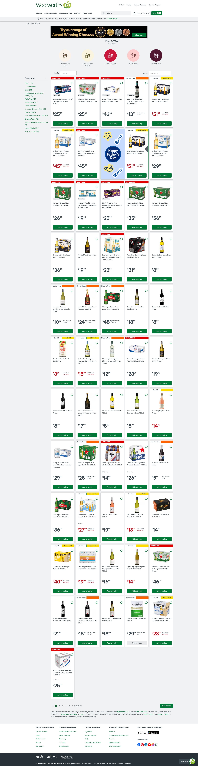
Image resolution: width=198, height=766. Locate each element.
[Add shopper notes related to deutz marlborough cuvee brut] (97, 291)
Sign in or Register (154, 5)
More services (64, 746)
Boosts (38, 742)
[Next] (72, 706)
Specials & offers (41, 732)
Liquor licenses (87, 764)
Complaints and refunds (93, 742)
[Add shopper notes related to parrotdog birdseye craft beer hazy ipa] (97, 551)
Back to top (166, 706)
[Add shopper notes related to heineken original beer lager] (72, 187)
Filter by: (56, 73)
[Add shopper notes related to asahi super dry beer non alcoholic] (121, 447)
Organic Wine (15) (32, 119)
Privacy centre (111, 764)
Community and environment (119, 735)
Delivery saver (40, 739)
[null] (113, 154)
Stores (129, 5)
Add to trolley (63, 123)
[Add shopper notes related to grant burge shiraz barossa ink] (72, 603)
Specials (65, 73)
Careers (111, 739)
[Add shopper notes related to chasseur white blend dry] (146, 603)
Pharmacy (62, 739)
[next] (146, 149)
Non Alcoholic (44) (32, 131)
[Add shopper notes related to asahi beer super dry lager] (146, 239)
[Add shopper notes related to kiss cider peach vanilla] (72, 343)
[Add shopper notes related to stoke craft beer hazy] (171, 499)
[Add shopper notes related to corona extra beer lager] (171, 83)
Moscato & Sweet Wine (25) (35, 109)
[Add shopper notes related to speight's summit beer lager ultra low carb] (72, 135)
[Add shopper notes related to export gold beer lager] (72, 551)
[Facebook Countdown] (138, 745)
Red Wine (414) (30, 99)
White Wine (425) (31, 102)
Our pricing (39, 746)
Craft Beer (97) (30, 86)
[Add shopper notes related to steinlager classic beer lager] (121, 291)
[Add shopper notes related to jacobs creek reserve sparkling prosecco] (97, 395)
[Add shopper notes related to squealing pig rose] (171, 395)
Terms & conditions (124, 764)
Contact (121, 5)
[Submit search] (103, 13)
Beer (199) (29, 83)
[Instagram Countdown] (152, 745)
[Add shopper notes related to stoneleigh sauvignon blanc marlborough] (121, 343)
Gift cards (62, 742)
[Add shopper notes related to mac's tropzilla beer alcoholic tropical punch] (121, 187)
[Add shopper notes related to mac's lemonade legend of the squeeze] (72, 83)
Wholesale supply (115, 746)
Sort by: (145, 73)
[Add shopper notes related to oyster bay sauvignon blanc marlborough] (97, 343)
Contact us (88, 746)
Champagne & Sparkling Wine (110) (34, 94)
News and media (114, 742)
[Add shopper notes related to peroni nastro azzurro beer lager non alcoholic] (72, 655)
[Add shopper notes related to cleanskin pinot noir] (72, 395)
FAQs (86, 739)
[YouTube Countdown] (149, 745)
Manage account (90, 735)
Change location (112, 19)
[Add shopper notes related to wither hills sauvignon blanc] (146, 499)
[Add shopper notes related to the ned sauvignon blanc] (171, 343)
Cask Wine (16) (30, 112)
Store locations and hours (67, 732)
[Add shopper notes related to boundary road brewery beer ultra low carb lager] (97, 187)
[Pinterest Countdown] (142, 745)
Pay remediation (99, 764)
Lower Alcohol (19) (32, 128)
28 (69, 706)
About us (112, 732)
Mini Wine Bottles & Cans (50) (36, 116)
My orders (88, 732)
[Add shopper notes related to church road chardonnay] (121, 603)
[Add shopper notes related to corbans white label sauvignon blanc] (146, 395)
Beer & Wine (35, 23)
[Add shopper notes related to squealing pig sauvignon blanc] (146, 551)
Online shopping (64, 735)
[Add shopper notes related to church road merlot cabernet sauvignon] (97, 603)
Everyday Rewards (140, 5)
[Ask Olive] (192, 762)
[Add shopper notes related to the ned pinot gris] (97, 239)
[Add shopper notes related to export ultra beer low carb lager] (121, 83)
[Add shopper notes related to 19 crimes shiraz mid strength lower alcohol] (146, 83)
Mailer (38, 735)
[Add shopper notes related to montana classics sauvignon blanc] (72, 291)
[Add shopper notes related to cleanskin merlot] (171, 291)
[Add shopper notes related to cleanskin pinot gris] (121, 395)
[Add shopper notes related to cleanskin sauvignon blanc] (171, 239)
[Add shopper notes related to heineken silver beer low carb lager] (97, 83)
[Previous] (53, 706)
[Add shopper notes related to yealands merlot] (171, 447)
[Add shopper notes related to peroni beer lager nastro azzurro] (146, 343)
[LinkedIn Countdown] (145, 745)
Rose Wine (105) (31, 106)
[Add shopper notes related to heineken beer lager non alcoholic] (146, 447)
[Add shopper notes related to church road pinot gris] (146, 291)
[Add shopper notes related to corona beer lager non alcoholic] (97, 499)
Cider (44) (28, 90)
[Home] (27, 23)
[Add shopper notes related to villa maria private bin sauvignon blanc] (121, 551)
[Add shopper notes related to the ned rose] (121, 499)
